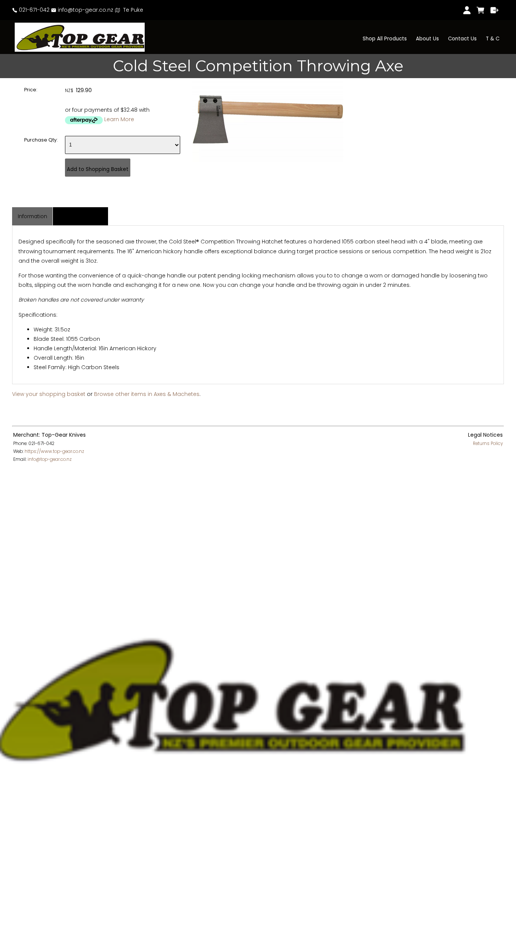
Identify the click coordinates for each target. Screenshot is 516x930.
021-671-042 (33, 10)
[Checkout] (495, 10)
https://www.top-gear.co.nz (54, 451)
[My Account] (467, 10)
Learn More (119, 119)
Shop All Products (385, 38)
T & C (492, 38)
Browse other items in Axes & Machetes (146, 394)
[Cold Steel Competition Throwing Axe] (267, 160)
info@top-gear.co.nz (84, 10)
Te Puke (131, 10)
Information (32, 216)
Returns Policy (488, 443)
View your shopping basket (48, 394)
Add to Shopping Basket (97, 169)
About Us (427, 38)
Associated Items (81, 216)
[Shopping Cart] (481, 10)
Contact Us (462, 38)
